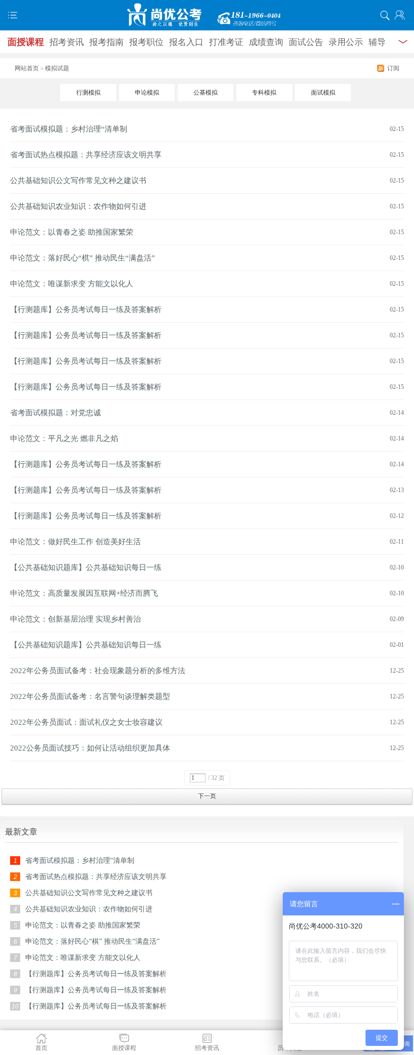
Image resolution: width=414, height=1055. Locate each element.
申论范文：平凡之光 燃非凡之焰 (64, 438)
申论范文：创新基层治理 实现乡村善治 (75, 619)
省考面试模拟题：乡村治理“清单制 (68, 129)
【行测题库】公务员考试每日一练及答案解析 (86, 309)
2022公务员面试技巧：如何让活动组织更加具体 (90, 748)
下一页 (207, 796)
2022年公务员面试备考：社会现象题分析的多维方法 (97, 671)
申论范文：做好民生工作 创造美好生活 (75, 542)
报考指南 (106, 42)
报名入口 (186, 42)
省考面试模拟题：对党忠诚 (55, 413)
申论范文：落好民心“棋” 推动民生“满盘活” (82, 258)
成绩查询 (266, 42)
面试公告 (306, 42)
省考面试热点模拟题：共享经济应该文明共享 (86, 155)
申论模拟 (147, 92)
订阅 (393, 68)
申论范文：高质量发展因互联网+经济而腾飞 (84, 593)
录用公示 (346, 42)
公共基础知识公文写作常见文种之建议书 (78, 181)
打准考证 (226, 42)
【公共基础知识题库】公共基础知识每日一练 (86, 567)
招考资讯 (66, 42)
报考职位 (146, 42)
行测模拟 (88, 92)
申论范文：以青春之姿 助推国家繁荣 (71, 232)
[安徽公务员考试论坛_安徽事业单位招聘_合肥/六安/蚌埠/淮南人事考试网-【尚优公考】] (207, 15)
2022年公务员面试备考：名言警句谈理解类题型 (90, 696)
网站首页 (27, 68)
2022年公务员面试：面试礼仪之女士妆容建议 (86, 722)
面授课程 (26, 42)
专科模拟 (264, 92)
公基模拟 (205, 92)
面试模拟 (323, 92)
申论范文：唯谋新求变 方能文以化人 (71, 284)
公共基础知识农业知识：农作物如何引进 (78, 206)
